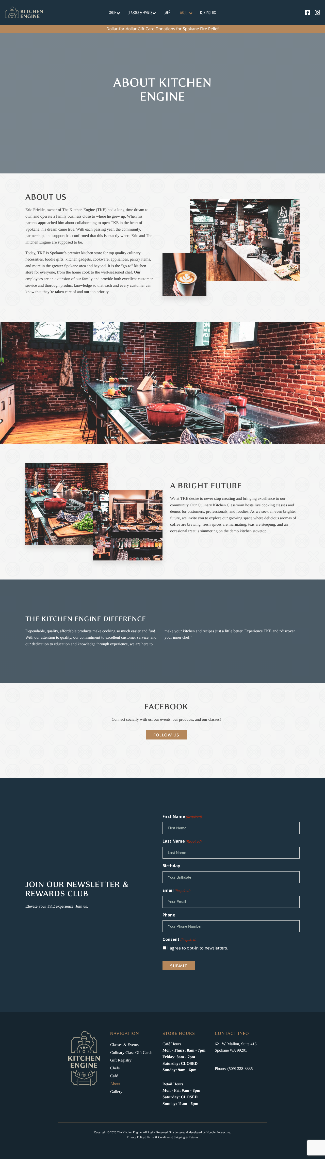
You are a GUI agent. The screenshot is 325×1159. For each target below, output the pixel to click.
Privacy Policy (136, 1137)
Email (176, 890)
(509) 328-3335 (240, 1069)
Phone (168, 915)
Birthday (171, 865)
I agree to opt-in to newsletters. (197, 948)
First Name (182, 816)
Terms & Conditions (159, 1137)
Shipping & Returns (186, 1137)
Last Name (181, 841)
